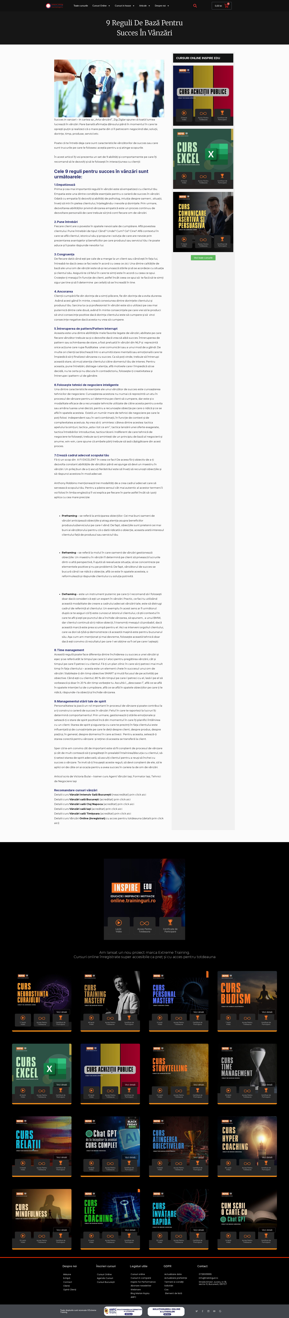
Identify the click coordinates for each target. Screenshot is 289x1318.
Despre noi (160, 5)
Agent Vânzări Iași (120, 776)
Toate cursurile (81, 5)
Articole (143, 5)
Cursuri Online (99, 5)
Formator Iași (141, 776)
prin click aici (137, 794)
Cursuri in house (123, 5)
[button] (195, 6)
